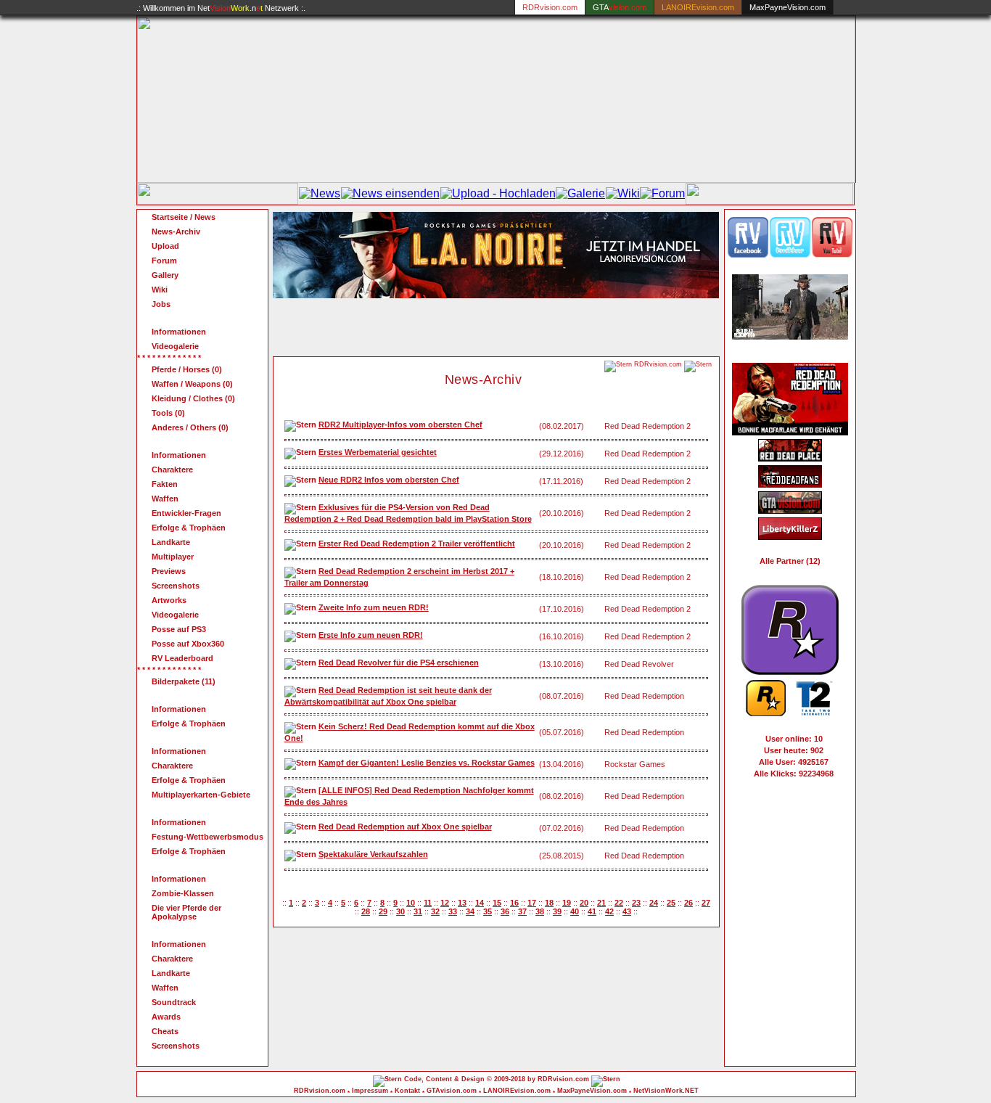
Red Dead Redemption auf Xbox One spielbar (405, 826)
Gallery (165, 275)
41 (592, 911)
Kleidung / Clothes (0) (193, 398)
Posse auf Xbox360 (188, 643)
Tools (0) (168, 413)
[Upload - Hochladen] (498, 193)
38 (539, 911)
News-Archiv (176, 231)
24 (653, 902)
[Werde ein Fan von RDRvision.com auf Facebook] (748, 254)
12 (444, 902)
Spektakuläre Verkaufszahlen (373, 854)
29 (383, 911)
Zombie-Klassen (183, 893)
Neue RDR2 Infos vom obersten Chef (388, 479)
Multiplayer (173, 556)
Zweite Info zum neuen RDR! (373, 607)
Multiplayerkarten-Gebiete (201, 794)
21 (601, 902)
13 (462, 902)
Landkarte (171, 542)
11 (428, 902)
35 (487, 911)
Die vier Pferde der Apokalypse (186, 912)
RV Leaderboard (182, 658)
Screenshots (176, 585)
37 (522, 911)
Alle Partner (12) (790, 561)
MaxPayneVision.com (787, 7)
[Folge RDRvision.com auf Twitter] (790, 254)
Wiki (160, 289)
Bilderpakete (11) (183, 681)
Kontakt (407, 1090)
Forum (164, 260)
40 (574, 911)
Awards (166, 1016)
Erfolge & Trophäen (189, 527)
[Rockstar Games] (765, 713)
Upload (165, 246)
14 (479, 902)
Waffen (165, 498)
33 (452, 911)
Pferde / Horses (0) (187, 369)
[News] (319, 193)
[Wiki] (623, 193)
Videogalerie (175, 346)
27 (706, 902)
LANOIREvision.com (517, 1090)
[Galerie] (580, 193)
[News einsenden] (390, 193)
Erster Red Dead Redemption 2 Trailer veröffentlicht (416, 543)
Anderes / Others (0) (190, 427)
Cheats (165, 1031)
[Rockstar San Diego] (790, 671)
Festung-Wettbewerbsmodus (207, 836)
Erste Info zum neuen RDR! (370, 635)
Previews (169, 571)
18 (549, 902)
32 (435, 911)
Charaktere (172, 469)
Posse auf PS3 (179, 629)
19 (566, 902)
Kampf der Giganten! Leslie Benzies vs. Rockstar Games (426, 762)
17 (531, 902)
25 (671, 902)
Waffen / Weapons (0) (192, 384)
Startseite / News (183, 217)
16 (514, 902)
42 (609, 911)
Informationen (179, 331)
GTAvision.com (452, 1090)
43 (626, 911)
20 (584, 902)
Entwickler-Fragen (186, 513)
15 (497, 902)
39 (557, 911)
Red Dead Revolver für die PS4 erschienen (398, 662)
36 (505, 911)
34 (470, 911)
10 (410, 902)
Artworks (169, 600)
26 (688, 902)
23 (636, 902)
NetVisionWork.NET (666, 1090)
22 (618, 902)
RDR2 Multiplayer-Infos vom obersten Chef (400, 424)
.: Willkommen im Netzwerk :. (220, 8)
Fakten (165, 484)
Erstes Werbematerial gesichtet (377, 452)
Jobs (161, 304)
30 (400, 911)
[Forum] (662, 193)
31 (418, 911)
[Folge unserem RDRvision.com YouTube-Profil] (832, 254)
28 (365, 911)
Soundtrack (174, 1002)
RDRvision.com (319, 1090)
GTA (619, 7)
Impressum (370, 1090)
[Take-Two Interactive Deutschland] (814, 713)
